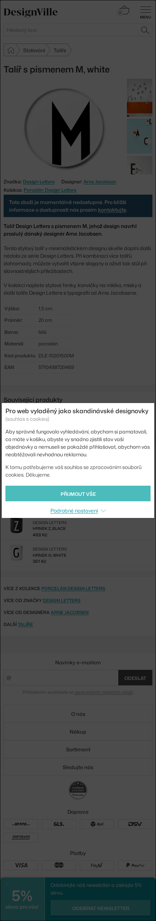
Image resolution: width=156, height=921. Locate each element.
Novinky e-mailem (78, 662)
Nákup (78, 731)
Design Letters (62, 600)
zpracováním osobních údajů (103, 692)
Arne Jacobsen (99, 181)
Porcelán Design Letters (50, 190)
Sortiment (78, 749)
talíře (25, 624)
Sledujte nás (78, 767)
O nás (78, 713)
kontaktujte (112, 209)
